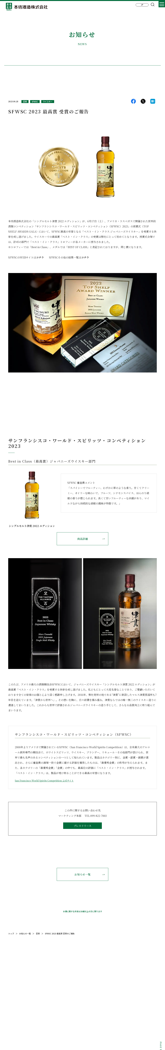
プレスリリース (82, 826)
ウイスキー (48, 101)
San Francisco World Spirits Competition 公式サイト (44, 780)
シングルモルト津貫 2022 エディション (32, 526)
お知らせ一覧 (82, 874)
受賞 (25, 101)
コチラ (40, 257)
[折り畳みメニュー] (162, 4)
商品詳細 (82, 539)
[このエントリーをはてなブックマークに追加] (152, 102)
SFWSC (35, 101)
